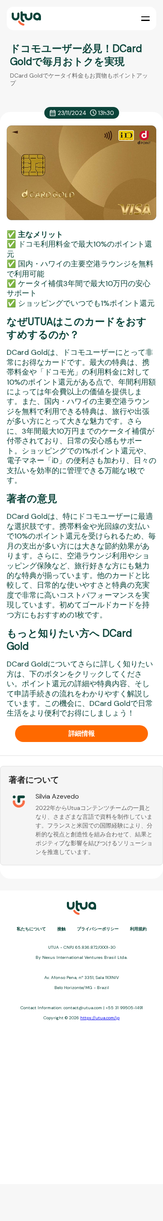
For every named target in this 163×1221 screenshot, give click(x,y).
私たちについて (31, 929)
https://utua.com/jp (100, 1018)
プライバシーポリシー (98, 929)
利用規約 (138, 929)
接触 (61, 929)
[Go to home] (25, 18)
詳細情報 (82, 733)
